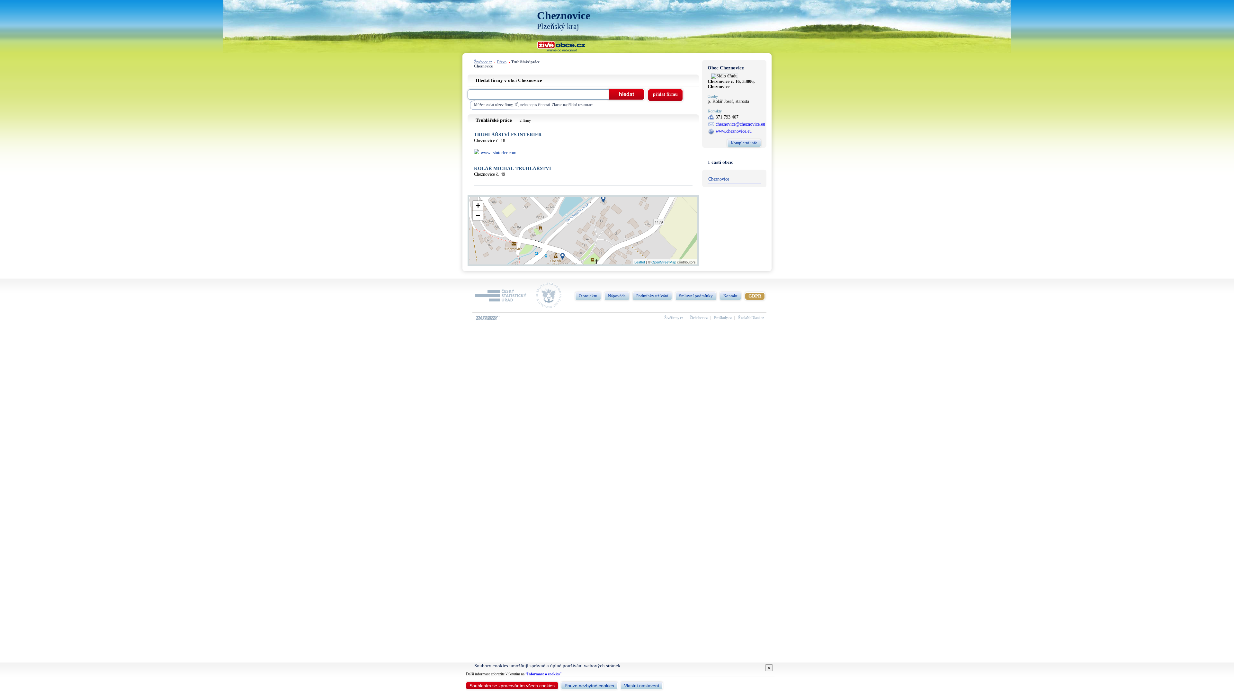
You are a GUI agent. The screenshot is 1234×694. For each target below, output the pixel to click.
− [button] (478, 215)
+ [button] (478, 205)
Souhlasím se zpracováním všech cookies (512, 685)
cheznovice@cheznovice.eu (740, 124)
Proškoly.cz (723, 318)
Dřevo (501, 62)
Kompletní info (744, 142)
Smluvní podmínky (696, 295)
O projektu (588, 295)
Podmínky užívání (652, 295)
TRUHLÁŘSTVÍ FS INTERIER (508, 134)
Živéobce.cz (483, 62)
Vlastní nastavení (641, 685)
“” (543, 674)
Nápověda (617, 295)
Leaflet (639, 261)
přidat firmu (665, 94)
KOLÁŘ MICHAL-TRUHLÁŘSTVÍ (512, 168)
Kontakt (730, 295)
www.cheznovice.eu (734, 131)
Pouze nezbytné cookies (589, 685)
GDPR (754, 296)
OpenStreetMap (663, 261)
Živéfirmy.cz (673, 318)
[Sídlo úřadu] (724, 76)
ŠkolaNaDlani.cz (751, 318)
